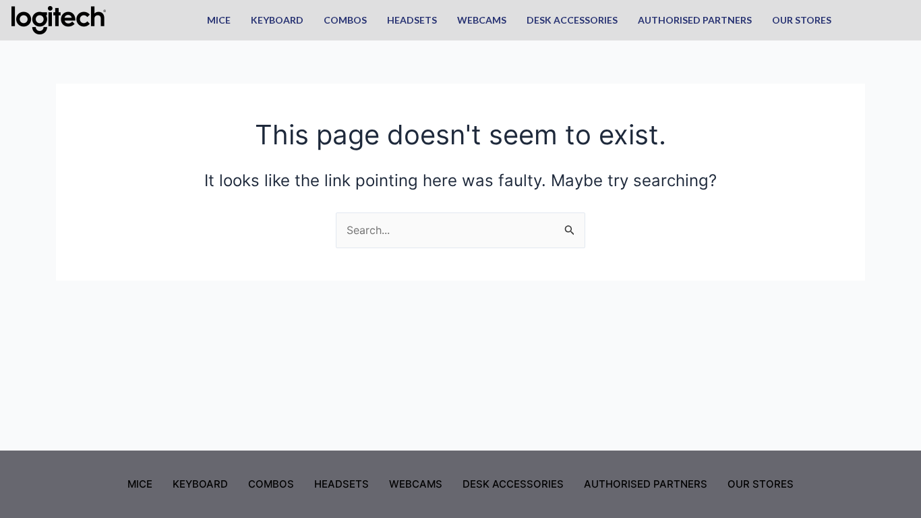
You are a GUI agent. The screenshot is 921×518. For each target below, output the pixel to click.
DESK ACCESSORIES (572, 20)
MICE (219, 20)
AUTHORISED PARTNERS (695, 20)
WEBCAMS (481, 20)
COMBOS (345, 20)
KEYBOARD (277, 20)
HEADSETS (412, 20)
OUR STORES (801, 20)
